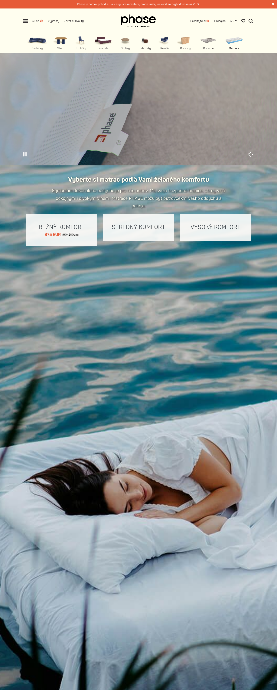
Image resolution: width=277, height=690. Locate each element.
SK (232, 21)
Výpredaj (53, 21)
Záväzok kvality (74, 21)
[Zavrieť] (273, 4)
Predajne (220, 21)
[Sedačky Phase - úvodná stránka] (138, 21)
